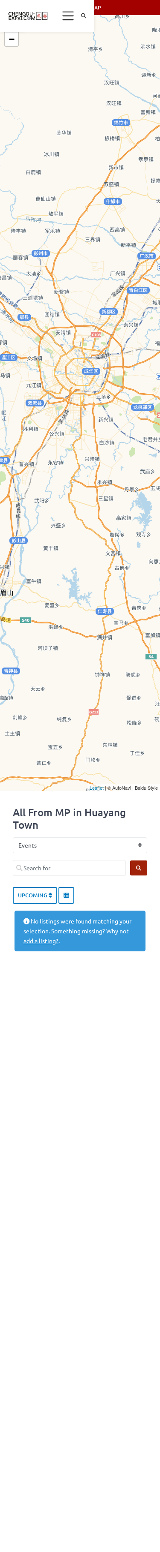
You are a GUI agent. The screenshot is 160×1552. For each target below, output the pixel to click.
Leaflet (97, 787)
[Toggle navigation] (68, 16)
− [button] (12, 39)
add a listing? (40, 940)
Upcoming (33, 895)
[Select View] (66, 895)
